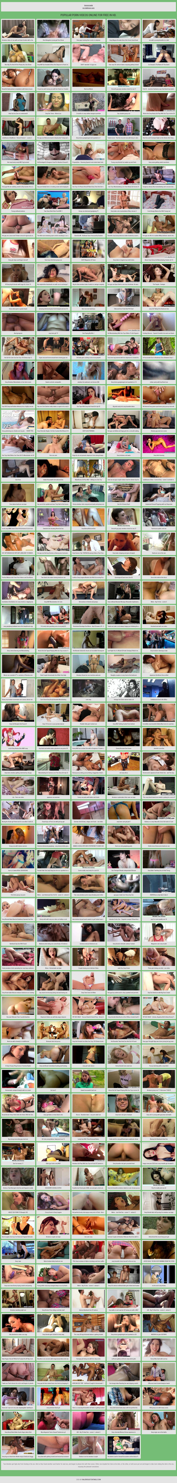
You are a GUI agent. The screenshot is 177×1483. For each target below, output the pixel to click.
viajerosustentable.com (91, 1480)
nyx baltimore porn (88, 8)
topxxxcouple (88, 5)
